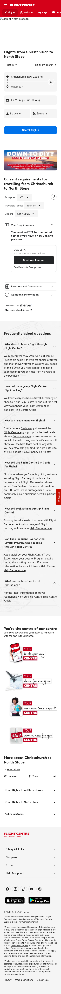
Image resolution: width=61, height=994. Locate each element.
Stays (44, 12)
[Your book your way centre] (30, 653)
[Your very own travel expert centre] (30, 708)
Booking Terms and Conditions (18, 956)
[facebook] (7, 889)
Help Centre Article (25, 409)
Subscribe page (22, 436)
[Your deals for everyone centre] (30, 681)
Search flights (30, 130)
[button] (17, 113)
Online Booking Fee (19, 945)
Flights (11, 12)
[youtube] (31, 889)
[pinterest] (39, 889)
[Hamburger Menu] (6, 5)
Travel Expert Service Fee (27, 940)
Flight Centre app (14, 432)
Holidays (28, 12)
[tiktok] (23, 889)
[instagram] (15, 889)
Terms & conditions (23, 980)
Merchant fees (44, 951)
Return (10, 65)
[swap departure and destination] (51, 82)
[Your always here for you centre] (30, 735)
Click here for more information (24, 922)
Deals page (27, 428)
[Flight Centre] (22, 5)
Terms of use (41, 980)
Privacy (8, 980)
